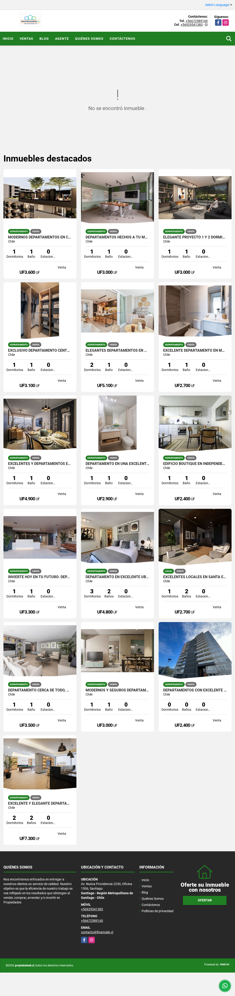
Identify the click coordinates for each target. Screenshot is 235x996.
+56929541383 (192, 24)
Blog (44, 38)
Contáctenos (122, 38)
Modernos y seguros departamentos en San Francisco (117, 690)
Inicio (8, 38)
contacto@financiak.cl (97, 932)
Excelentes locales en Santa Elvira (195, 577)
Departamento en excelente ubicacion (117, 577)
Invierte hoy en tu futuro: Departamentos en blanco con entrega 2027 (40, 577)
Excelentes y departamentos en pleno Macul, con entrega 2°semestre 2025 (40, 464)
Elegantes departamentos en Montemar (117, 350)
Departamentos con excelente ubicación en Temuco (195, 690)
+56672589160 (197, 21)
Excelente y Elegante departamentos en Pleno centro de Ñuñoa (40, 803)
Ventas (26, 38)
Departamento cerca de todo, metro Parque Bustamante (40, 690)
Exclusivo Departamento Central (40, 350)
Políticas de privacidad (157, 911)
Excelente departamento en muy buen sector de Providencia (195, 350)
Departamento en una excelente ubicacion (117, 464)
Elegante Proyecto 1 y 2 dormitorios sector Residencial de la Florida (195, 237)
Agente (62, 38)
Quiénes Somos (89, 38)
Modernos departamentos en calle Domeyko (40, 237)
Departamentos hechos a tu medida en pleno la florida (117, 237)
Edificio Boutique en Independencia (195, 464)
